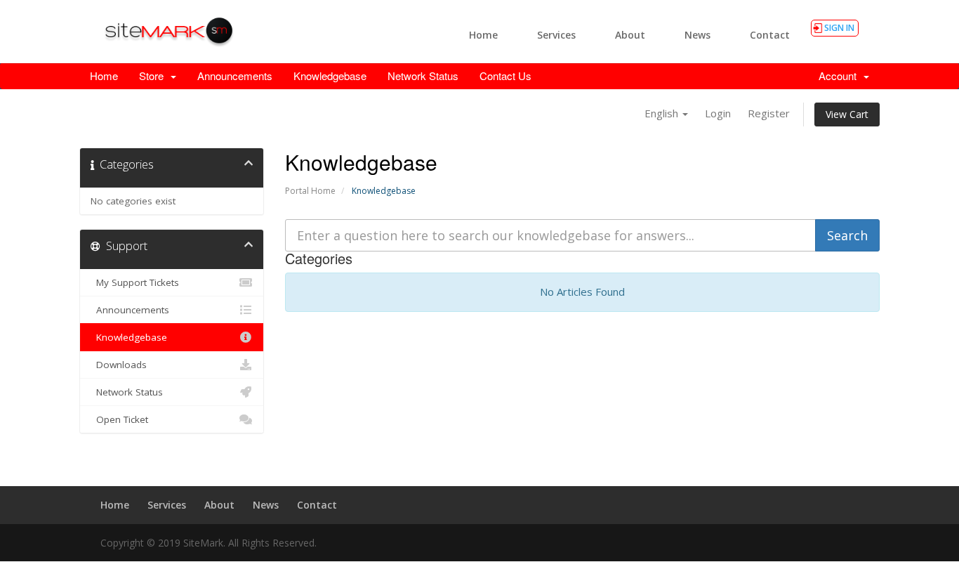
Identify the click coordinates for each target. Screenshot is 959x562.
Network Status (423, 75)
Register (769, 113)
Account (840, 75)
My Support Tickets (135, 282)
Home (483, 34)
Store (154, 75)
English (662, 113)
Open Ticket (119, 419)
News (697, 34)
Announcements (234, 75)
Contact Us (505, 75)
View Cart (847, 114)
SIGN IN (839, 28)
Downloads (119, 364)
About (630, 34)
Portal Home (310, 191)
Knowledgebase (329, 75)
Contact (770, 34)
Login (718, 113)
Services (556, 34)
